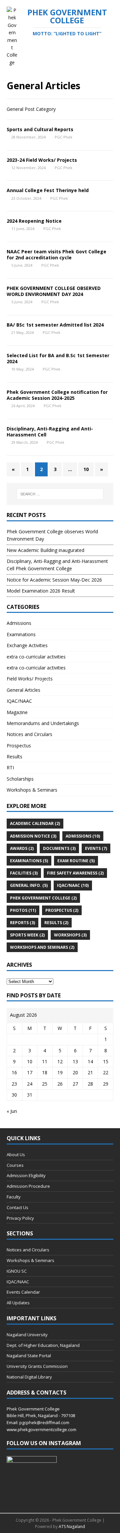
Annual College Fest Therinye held (48, 190)
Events (96, 848)
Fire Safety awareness (75, 873)
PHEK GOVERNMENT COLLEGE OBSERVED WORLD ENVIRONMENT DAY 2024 (54, 291)
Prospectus (19, 745)
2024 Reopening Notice (34, 221)
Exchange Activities (27, 645)
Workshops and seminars (42, 947)
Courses (15, 1165)
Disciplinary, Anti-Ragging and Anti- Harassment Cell (50, 431)
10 (86, 469)
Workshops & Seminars (32, 790)
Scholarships (20, 779)
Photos (23, 910)
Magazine (17, 712)
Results (14, 756)
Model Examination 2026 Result (41, 591)
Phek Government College (43, 898)
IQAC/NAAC (19, 701)
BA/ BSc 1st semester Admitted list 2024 (55, 325)
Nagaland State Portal (29, 1356)
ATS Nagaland (72, 1526)
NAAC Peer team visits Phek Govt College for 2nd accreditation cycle (56, 254)
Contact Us (17, 1207)
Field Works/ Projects (30, 678)
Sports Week (27, 935)
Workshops (70, 935)
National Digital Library (29, 1377)
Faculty (14, 1197)
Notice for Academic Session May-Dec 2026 (54, 580)
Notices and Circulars (29, 734)
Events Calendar (23, 1292)
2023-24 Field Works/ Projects (42, 160)
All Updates (18, 1303)
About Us (16, 1154)
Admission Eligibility (26, 1175)
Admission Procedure (28, 1186)
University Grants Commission (37, 1366)
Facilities (24, 873)
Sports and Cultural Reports (40, 129)
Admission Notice (33, 836)
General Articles (23, 690)
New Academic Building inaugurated (45, 550)
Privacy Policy (20, 1218)
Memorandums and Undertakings (43, 723)
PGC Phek (63, 136)
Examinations (21, 634)
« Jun (12, 1111)
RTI (10, 767)
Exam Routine (76, 861)
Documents (59, 848)
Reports (22, 922)
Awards (22, 848)
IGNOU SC (17, 1271)
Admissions (19, 623)
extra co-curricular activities (36, 656)
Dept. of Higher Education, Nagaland (43, 1345)
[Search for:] (60, 494)
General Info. (29, 885)
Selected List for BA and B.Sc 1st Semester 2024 (58, 358)
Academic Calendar (35, 823)
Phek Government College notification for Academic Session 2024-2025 (57, 395)
